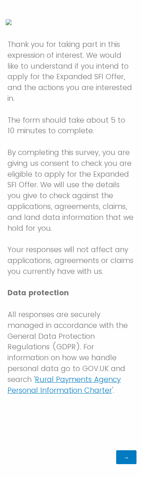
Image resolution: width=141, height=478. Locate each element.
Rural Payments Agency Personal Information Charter (64, 384)
